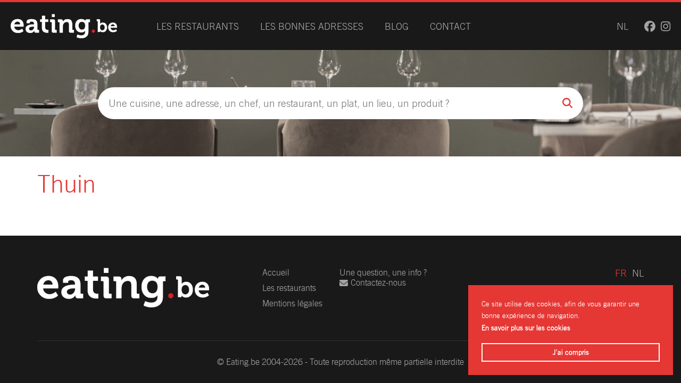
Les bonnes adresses (311, 26)
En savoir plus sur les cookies (525, 328)
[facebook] (649, 26)
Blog (397, 26)
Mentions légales (292, 303)
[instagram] (665, 26)
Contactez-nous (378, 283)
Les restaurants (197, 26)
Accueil (275, 273)
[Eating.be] (64, 26)
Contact (450, 26)
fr (621, 273)
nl (622, 26)
